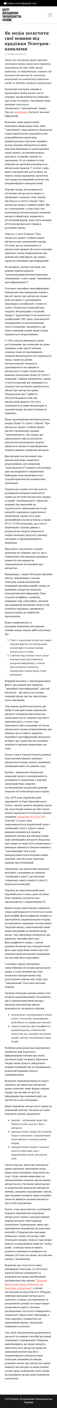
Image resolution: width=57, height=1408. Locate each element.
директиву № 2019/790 (31, 816)
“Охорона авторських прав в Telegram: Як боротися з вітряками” (26, 1284)
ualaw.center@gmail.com (21, 3)
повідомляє (21, 112)
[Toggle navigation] (50, 15)
